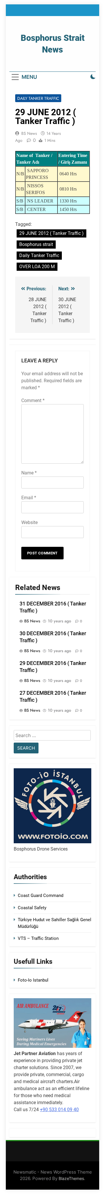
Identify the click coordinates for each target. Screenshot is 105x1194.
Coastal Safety (32, 907)
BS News (29, 133)
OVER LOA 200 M (37, 266)
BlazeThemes (71, 1178)
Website (29, 522)
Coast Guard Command (40, 895)
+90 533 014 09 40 (59, 1109)
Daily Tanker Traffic (38, 98)
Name (29, 473)
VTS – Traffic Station (38, 938)
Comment (33, 400)
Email (28, 497)
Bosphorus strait (36, 244)
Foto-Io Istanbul (33, 980)
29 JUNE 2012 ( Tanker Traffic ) (51, 233)
